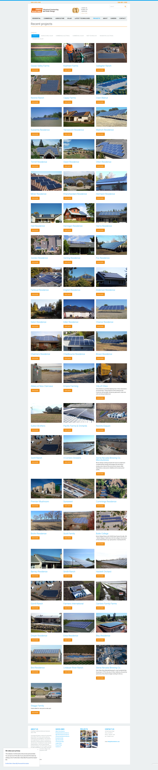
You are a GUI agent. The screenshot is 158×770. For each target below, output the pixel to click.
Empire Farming (70, 386)
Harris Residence (104, 226)
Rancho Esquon (103, 426)
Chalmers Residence (40, 354)
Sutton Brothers (38, 426)
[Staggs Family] (46, 693)
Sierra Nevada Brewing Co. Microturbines (108, 459)
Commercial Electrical (63, 35)
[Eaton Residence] (46, 309)
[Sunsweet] (78, 488)
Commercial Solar (78, 35)
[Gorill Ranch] (46, 445)
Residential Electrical (106, 35)
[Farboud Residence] (46, 277)
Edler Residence (70, 322)
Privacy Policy (59, 745)
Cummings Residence (106, 501)
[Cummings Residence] (111, 488)
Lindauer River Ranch (73, 667)
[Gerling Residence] (78, 245)
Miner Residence (38, 194)
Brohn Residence (38, 533)
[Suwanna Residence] (46, 117)
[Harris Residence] (111, 213)
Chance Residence (104, 322)
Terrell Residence (39, 162)
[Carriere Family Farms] (111, 590)
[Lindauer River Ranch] (78, 655)
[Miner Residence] (46, 181)
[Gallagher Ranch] (111, 53)
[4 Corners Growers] (78, 445)
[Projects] (89, 739)
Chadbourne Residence (74, 354)
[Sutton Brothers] (46, 413)
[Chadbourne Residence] (78, 341)
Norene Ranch (37, 98)
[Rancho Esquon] (111, 413)
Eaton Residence (38, 322)
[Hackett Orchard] (111, 558)
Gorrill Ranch (37, 603)
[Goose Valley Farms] (46, 53)
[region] (21, 757)
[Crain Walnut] (111, 85)
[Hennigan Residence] (78, 213)
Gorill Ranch (36, 458)
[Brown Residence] (111, 341)
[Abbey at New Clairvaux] (46, 373)
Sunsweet (68, 501)
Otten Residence (103, 162)
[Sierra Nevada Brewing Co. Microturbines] (111, 445)
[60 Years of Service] (75, 10)
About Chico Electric (60, 731)
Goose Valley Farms (40, 66)
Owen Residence (71, 162)
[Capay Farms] (78, 85)
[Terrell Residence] (46, 149)
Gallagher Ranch (103, 66)
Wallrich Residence (105, 130)
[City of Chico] (111, 373)
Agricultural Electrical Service (62, 734)
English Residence (71, 290)
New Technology (92, 35)
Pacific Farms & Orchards (75, 426)
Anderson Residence (105, 290)
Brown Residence (104, 354)
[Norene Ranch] (46, 85)
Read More (35, 70)
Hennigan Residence (73, 226)
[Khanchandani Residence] (78, 181)
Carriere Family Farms (106, 603)
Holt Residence (38, 226)
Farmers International (73, 603)
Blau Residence (103, 635)
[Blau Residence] (111, 622)
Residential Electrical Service (62, 733)
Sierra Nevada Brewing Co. (108, 667)
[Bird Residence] (46, 655)
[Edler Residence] (78, 309)
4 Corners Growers (72, 458)
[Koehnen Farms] (78, 53)
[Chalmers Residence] (46, 341)
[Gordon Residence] (46, 245)
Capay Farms (69, 98)
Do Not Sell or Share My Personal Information (17, 763)
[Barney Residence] (46, 558)
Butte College (102, 533)
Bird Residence (38, 667)
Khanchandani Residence (75, 194)
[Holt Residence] (46, 213)
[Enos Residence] (78, 622)
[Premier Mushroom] (46, 488)
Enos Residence (70, 635)
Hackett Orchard (103, 571)
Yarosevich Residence (73, 130)
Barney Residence (39, 571)
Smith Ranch (69, 571)
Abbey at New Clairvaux (42, 386)
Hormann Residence (105, 194)
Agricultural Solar (47, 35)
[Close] (38, 749)
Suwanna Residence (40, 130)
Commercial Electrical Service (62, 736)
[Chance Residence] (111, 309)
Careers (113, 18)
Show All (35, 35)
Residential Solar (38, 39)
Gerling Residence (71, 258)
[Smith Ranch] (78, 558)
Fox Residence (103, 258)
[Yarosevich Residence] (78, 117)
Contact (122, 18)
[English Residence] (78, 277)
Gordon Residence (39, 258)
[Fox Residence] (111, 245)
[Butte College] (111, 520)
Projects (96, 18)
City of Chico (102, 386)
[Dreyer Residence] (46, 622)
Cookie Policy (59, 743)
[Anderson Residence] (111, 277)
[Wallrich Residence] (111, 117)
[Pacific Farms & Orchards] (78, 413)
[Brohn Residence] (46, 520)
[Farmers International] (78, 590)
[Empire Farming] (78, 373)
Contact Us (58, 746)
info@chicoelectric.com (113, 741)
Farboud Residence (40, 290)
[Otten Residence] (111, 149)
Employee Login (36, 2)
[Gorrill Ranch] (46, 590)
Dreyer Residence (39, 635)
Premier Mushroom (40, 501)
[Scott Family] (78, 520)
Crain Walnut (102, 98)
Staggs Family (37, 705)
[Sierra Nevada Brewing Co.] (111, 655)
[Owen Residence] (78, 149)
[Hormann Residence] (111, 181)
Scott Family (69, 533)
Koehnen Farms (70, 66)
